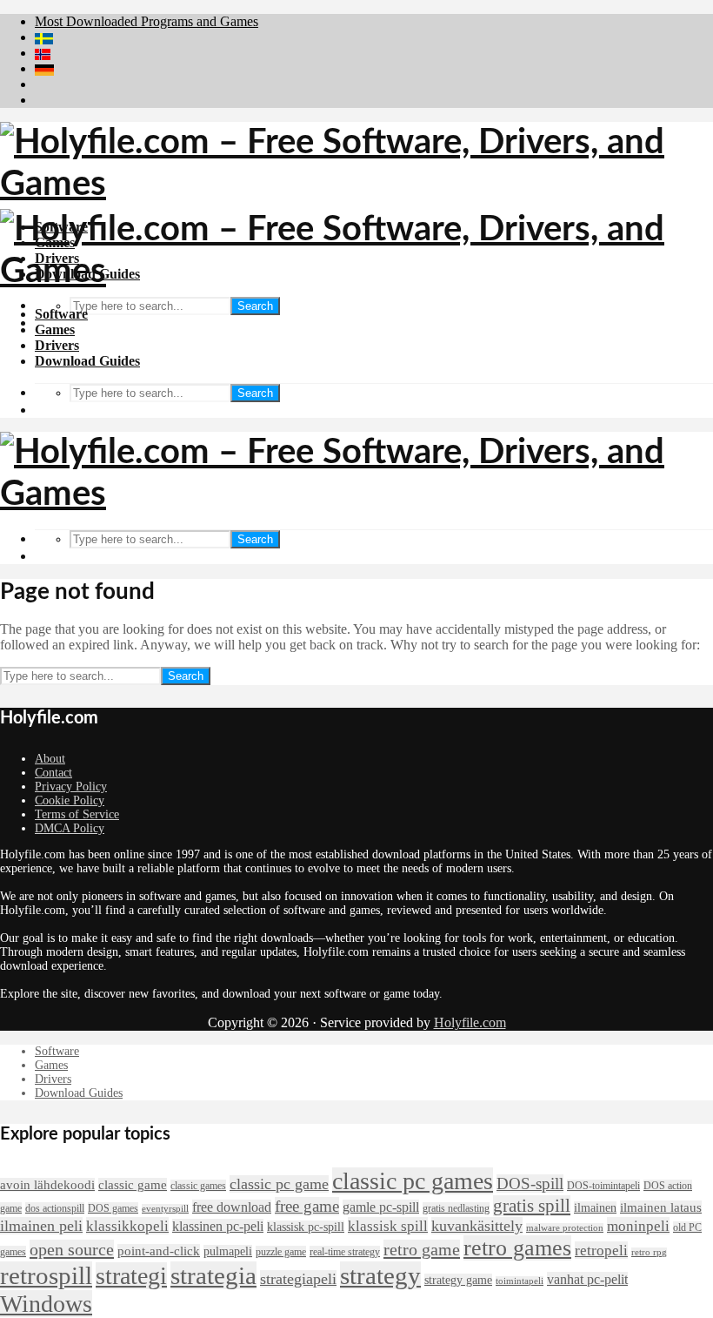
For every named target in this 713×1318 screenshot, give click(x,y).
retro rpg (649, 1252)
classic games (198, 1186)
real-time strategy (345, 1252)
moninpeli (638, 1225)
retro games (517, 1248)
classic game (132, 1185)
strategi (131, 1275)
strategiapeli (298, 1279)
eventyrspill (165, 1209)
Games (55, 329)
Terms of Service (77, 814)
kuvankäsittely (477, 1225)
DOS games (113, 1208)
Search (255, 306)
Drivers (57, 345)
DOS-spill (529, 1183)
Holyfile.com (470, 1022)
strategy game (458, 1280)
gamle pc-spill (381, 1207)
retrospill (46, 1275)
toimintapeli (519, 1281)
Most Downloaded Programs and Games (146, 21)
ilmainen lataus (661, 1207)
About (50, 758)
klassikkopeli (127, 1225)
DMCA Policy (69, 828)
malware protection (564, 1228)
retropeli (601, 1250)
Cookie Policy (69, 800)
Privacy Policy (71, 786)
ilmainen (595, 1207)
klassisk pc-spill (305, 1227)
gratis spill (531, 1205)
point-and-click (158, 1251)
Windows (46, 1303)
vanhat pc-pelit (587, 1279)
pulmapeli (227, 1251)
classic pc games (412, 1180)
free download (231, 1207)
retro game (421, 1249)
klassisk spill (388, 1225)
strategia (213, 1275)
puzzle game (281, 1252)
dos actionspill (54, 1208)
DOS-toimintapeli (603, 1186)
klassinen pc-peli (217, 1226)
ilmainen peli (41, 1225)
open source (72, 1249)
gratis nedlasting (456, 1208)
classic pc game (279, 1184)
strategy (380, 1275)
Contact (53, 772)
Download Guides (87, 360)
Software (61, 313)
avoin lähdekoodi (47, 1185)
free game (307, 1206)
